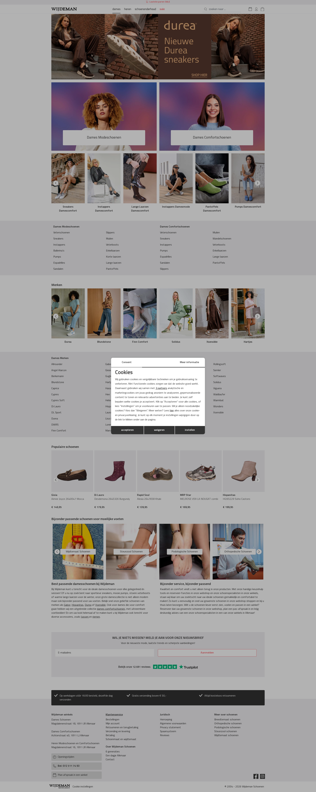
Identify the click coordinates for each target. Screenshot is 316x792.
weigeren (159, 430)
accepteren (127, 430)
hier (172, 410)
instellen (190, 430)
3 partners (161, 388)
